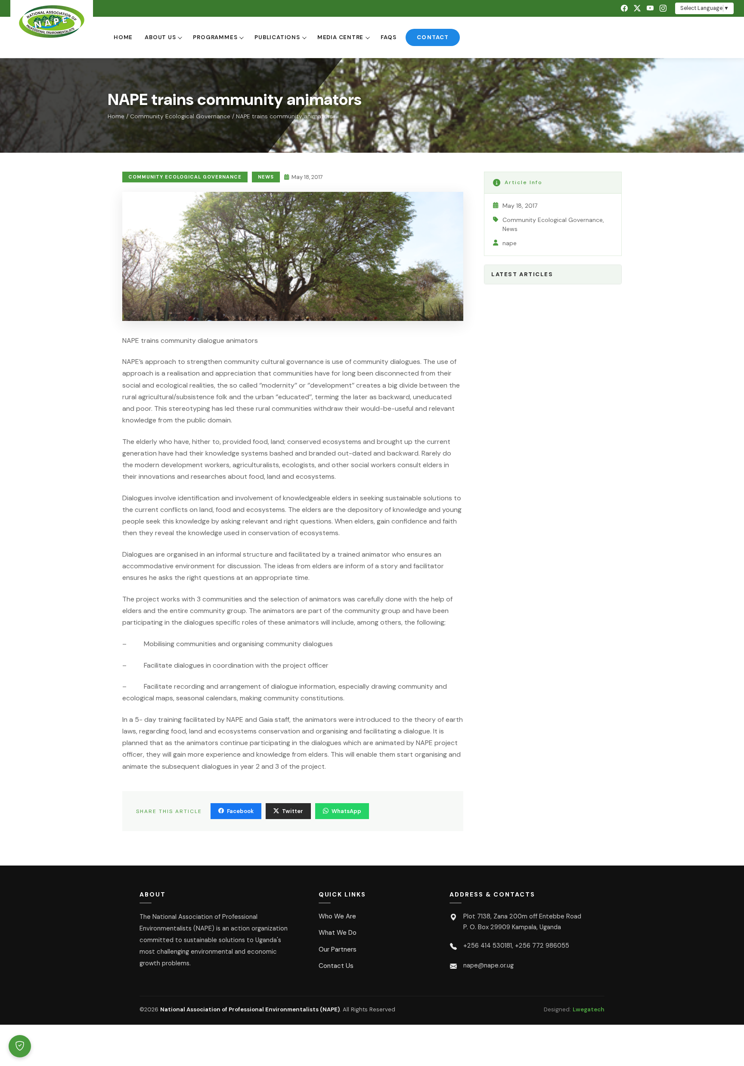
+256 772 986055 (542, 945)
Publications (277, 37)
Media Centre (340, 37)
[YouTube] (650, 8)
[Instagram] (663, 8)
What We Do (337, 932)
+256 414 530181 (487, 945)
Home (123, 37)
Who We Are (337, 916)
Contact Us (336, 965)
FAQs (388, 37)
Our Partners (337, 949)
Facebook (240, 811)
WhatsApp (346, 811)
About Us (160, 37)
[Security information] (20, 1046)
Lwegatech (588, 1009)
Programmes (215, 37)
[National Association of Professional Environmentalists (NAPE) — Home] (51, 21)
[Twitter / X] (637, 8)
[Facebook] (624, 8)
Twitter (292, 811)
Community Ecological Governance (180, 116)
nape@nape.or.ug (488, 965)
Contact (432, 37)
